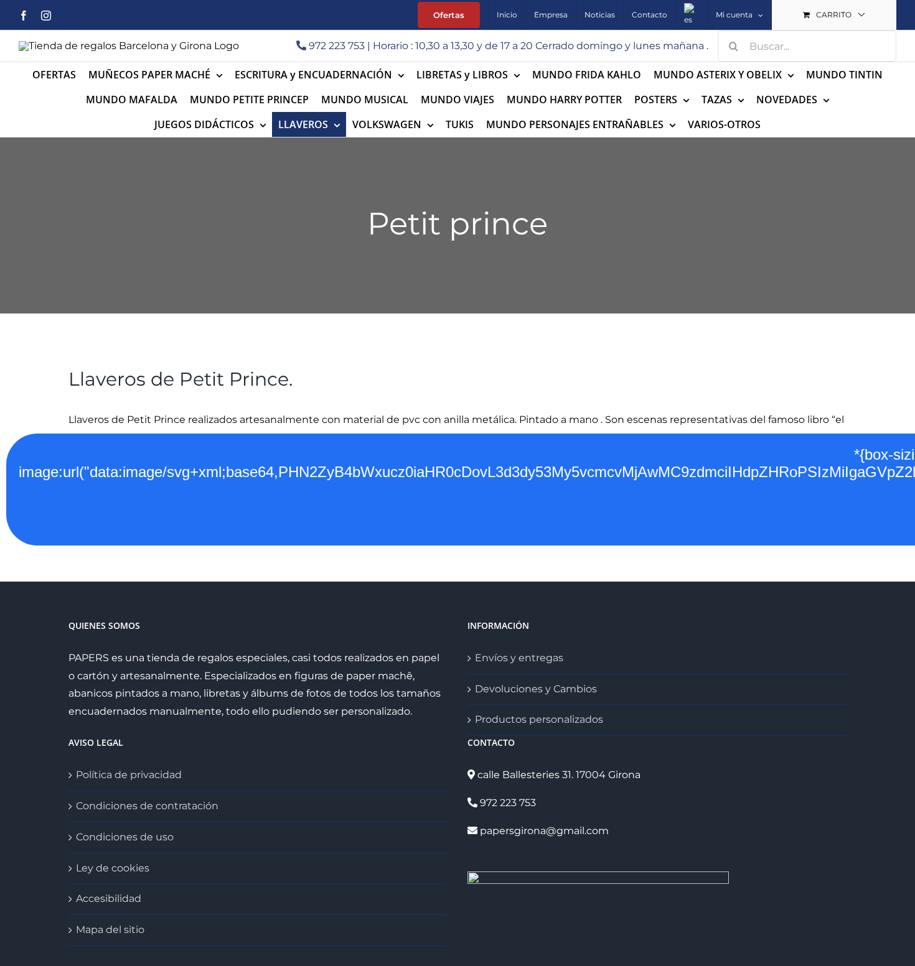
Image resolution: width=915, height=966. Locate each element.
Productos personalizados (539, 719)
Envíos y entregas (519, 658)
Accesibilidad (108, 898)
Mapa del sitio (110, 930)
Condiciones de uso (125, 837)
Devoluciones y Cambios (536, 689)
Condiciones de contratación (147, 806)
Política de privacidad (129, 775)
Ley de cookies (112, 868)
